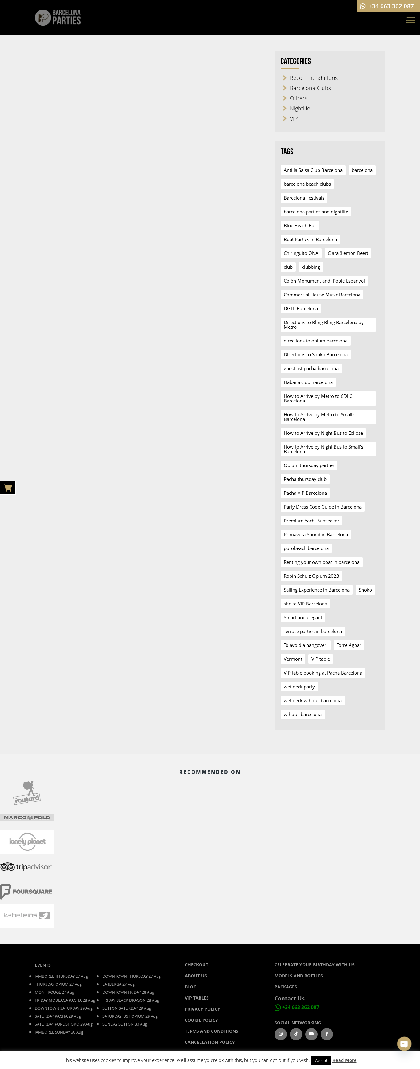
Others (298, 98)
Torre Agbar (349, 645)
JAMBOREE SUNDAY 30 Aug (59, 1032)
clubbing (311, 267)
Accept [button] (321, 1060)
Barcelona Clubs (310, 88)
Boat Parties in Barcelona (310, 239)
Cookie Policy (201, 1020)
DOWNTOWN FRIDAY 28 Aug (128, 992)
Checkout (196, 965)
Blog (191, 987)
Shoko (365, 590)
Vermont (293, 659)
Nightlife (300, 108)
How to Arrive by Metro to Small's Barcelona (319, 416)
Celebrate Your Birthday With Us (315, 965)
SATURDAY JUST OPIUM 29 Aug (130, 1016)
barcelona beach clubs (307, 184)
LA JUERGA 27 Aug (118, 984)
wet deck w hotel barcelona (313, 700)
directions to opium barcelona (315, 341)
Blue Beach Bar (300, 225)
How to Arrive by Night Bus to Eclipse (323, 433)
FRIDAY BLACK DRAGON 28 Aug (130, 1000)
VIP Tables (197, 998)
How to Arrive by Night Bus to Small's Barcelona (323, 449)
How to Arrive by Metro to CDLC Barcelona (318, 398)
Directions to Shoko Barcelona (316, 354)
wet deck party (299, 686)
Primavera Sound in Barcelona (316, 534)
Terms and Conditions (211, 1031)
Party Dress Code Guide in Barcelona (323, 507)
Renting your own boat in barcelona (321, 562)
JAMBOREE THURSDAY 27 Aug (61, 976)
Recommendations (314, 77)
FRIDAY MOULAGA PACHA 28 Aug (65, 1000)
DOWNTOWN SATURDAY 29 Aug (64, 1008)
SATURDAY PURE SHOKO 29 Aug (64, 1024)
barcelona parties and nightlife (316, 211)
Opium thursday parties (309, 465)
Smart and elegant (303, 617)
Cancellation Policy (210, 1042)
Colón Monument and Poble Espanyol (324, 281)
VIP (294, 118)
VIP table (320, 659)
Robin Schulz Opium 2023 (311, 576)
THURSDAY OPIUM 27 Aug (58, 984)
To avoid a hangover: (305, 645)
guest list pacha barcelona (311, 368)
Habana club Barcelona (308, 382)
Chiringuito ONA (301, 253)
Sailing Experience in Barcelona (317, 590)
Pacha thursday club (305, 479)
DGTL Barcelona (301, 308)
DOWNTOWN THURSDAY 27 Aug (131, 976)
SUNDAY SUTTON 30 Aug (124, 1024)
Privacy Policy (202, 1009)
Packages (286, 987)
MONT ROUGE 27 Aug (54, 992)
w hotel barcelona (303, 714)
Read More (344, 1060)
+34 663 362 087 (300, 1007)
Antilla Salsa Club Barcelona (313, 170)
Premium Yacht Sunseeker (311, 520)
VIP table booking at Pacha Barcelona (323, 673)
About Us (196, 976)
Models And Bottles (299, 976)
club (288, 267)
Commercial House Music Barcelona (322, 294)
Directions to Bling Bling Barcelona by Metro (324, 324)
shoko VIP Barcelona (305, 603)
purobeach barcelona (306, 548)
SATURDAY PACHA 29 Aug (58, 1016)
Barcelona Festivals (304, 198)
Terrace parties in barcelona (313, 631)
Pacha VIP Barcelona (305, 493)
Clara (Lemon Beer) (348, 253)
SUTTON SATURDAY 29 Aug (126, 1008)
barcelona (362, 170)
